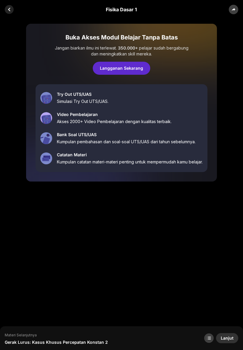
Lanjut (227, 338)
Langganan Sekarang (121, 68)
